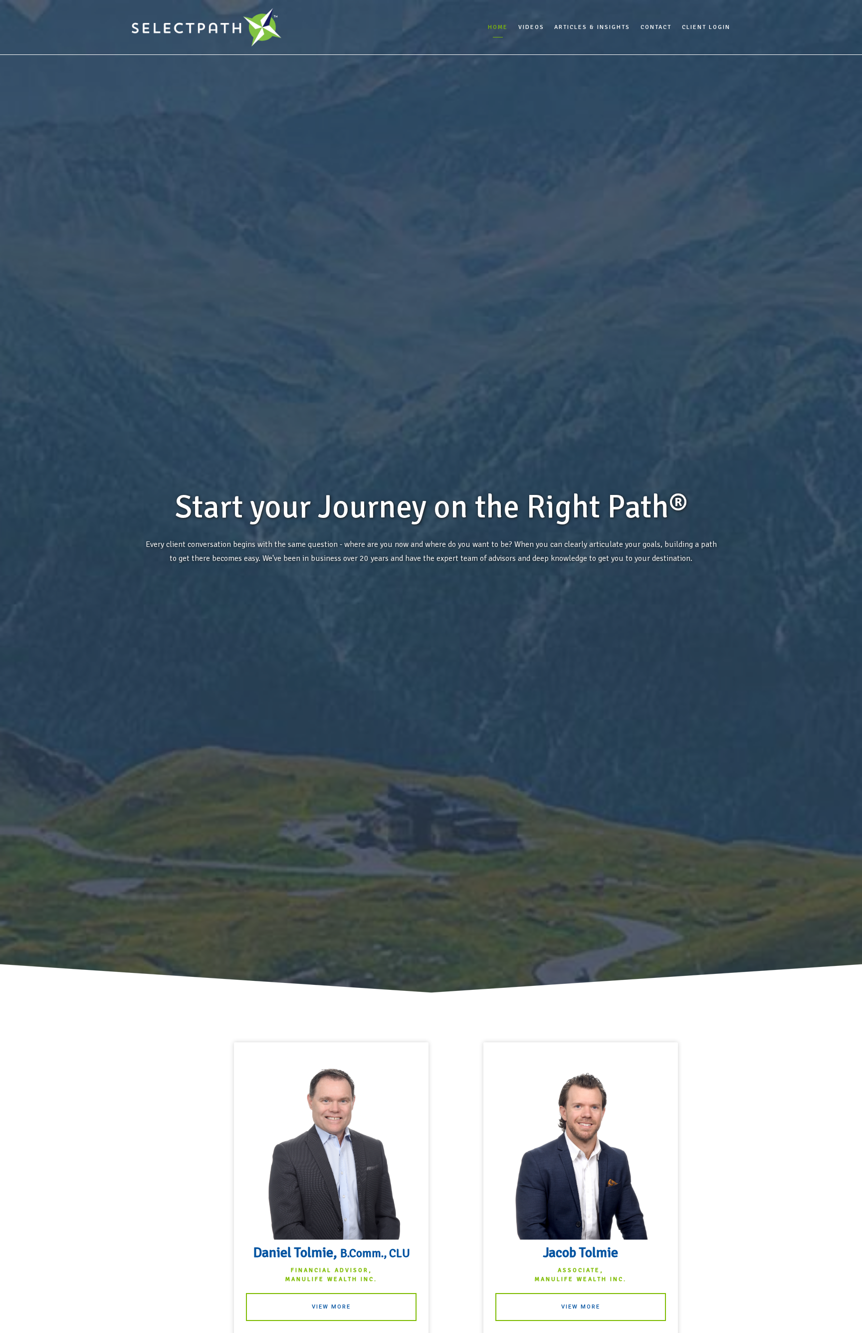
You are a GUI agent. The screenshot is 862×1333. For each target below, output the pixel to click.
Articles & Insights (592, 27)
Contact (656, 27)
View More (331, 1307)
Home (498, 27)
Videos (531, 27)
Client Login (706, 27)
